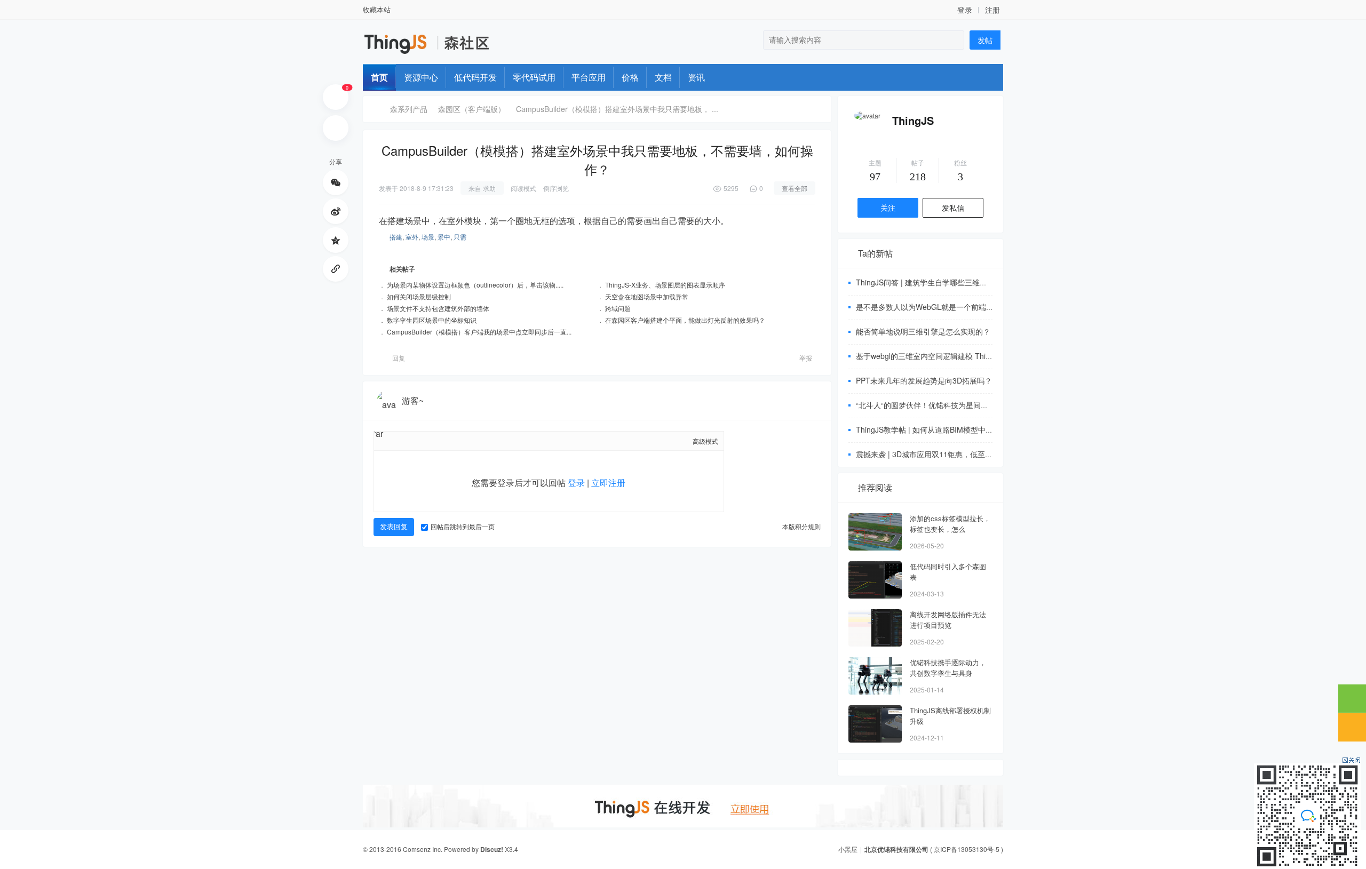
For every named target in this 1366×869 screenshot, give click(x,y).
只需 (460, 236)
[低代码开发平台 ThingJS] (397, 52)
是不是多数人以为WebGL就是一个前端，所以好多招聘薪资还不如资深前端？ (984, 306)
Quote (456, 440)
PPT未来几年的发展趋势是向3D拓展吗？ (924, 380)
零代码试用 (534, 77)
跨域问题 (618, 308)
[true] (953, 40)
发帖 (985, 40)
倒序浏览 (556, 188)
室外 (412, 236)
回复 (398, 357)
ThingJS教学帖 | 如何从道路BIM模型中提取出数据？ (943, 429)
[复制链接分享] (335, 269)
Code (475, 440)
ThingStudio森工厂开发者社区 (375, 109)
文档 (663, 77)
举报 (805, 357)
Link (438, 440)
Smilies (494, 440)
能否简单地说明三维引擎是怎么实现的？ (923, 331)
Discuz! (491, 849)
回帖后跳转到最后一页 (463, 526)
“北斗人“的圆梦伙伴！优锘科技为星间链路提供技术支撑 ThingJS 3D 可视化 (981, 405)
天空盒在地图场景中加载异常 (646, 296)
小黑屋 (847, 849)
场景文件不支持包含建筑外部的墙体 (438, 308)
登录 (576, 482)
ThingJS (913, 120)
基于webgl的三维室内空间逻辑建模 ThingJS (929, 355)
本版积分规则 (801, 526)
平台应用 (588, 77)
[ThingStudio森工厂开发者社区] (465, 47)
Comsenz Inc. (422, 849)
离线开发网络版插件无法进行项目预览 (948, 619)
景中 (444, 236)
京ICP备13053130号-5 (966, 849)
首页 (379, 77)
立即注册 (608, 482)
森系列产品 (408, 108)
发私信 (953, 207)
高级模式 (705, 440)
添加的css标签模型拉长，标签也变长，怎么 (950, 523)
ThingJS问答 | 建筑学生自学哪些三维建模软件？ (936, 282)
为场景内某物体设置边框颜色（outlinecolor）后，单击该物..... (475, 284)
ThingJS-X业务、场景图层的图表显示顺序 (665, 284)
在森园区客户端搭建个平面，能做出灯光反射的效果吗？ (685, 319)
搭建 (396, 236)
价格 (630, 77)
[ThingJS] (867, 115)
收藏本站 (377, 9)
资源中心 (421, 77)
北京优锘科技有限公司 (896, 849)
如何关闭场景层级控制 (419, 296)
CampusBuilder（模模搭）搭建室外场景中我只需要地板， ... (617, 108)
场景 (428, 236)
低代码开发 (475, 77)
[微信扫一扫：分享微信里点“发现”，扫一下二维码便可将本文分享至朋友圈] (335, 182)
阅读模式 (523, 188)
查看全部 (794, 188)
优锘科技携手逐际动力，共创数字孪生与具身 (948, 667)
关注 (887, 207)
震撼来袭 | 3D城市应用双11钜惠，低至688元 (930, 454)
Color (400, 440)
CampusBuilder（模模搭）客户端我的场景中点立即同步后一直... (479, 331)
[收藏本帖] (335, 128)
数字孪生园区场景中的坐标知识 (431, 319)
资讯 (696, 77)
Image (419, 440)
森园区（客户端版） (471, 108)
